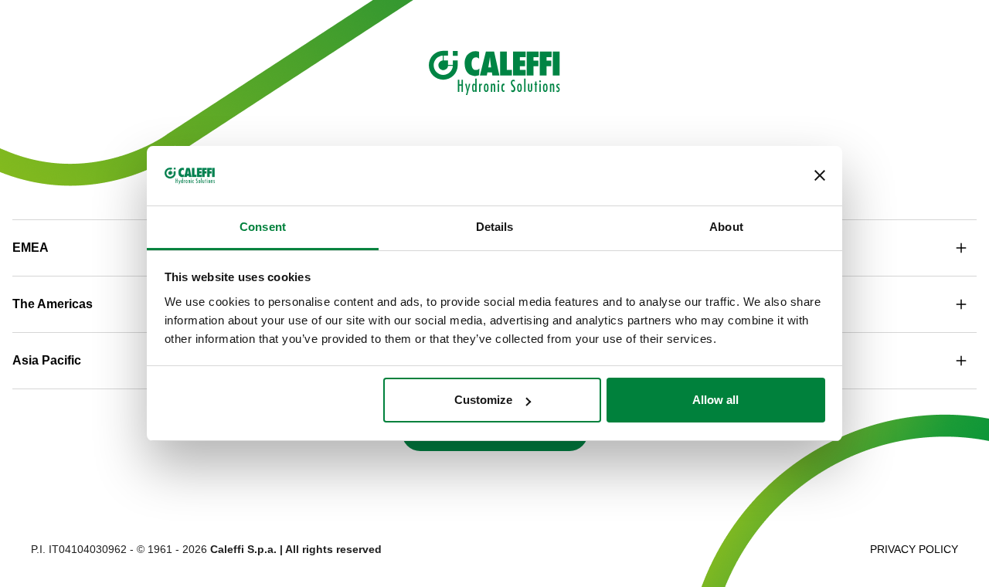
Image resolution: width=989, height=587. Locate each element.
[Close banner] (819, 176)
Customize (483, 399)
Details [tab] (495, 226)
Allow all (715, 399)
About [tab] (726, 226)
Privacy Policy (914, 549)
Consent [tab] (263, 226)
